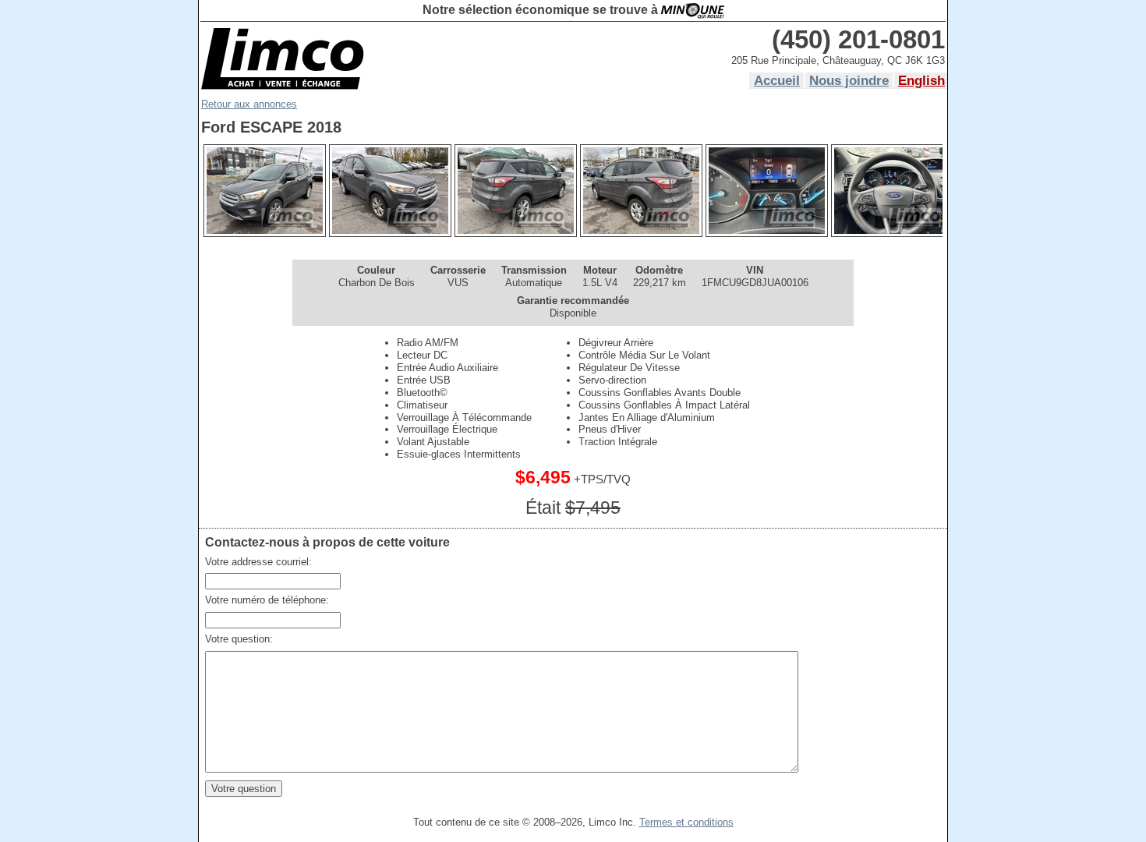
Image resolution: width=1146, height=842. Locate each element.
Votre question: (239, 639)
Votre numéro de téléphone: (267, 600)
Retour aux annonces (249, 104)
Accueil (777, 80)
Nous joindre (849, 80)
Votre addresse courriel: (258, 562)
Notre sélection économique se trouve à (542, 9)
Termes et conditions (686, 822)
